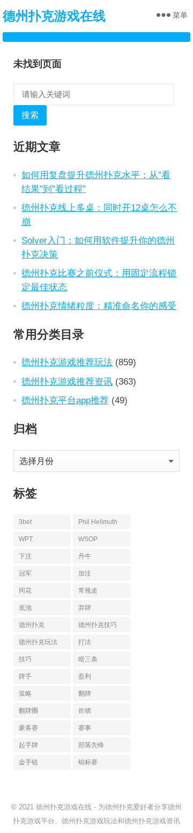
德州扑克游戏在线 (54, 16)
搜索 (30, 115)
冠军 (25, 573)
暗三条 (88, 659)
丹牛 (84, 556)
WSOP (88, 539)
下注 (25, 556)
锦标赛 (88, 762)
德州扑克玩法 (38, 642)
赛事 (84, 728)
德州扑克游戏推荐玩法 (67, 362)
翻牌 (84, 693)
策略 (25, 693)
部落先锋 (91, 745)
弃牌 (84, 607)
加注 (84, 573)
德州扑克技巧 (97, 625)
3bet (25, 522)
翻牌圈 (28, 710)
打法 (84, 642)
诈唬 (84, 710)
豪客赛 (28, 728)
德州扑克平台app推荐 (65, 400)
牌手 (25, 676)
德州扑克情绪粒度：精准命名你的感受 (98, 306)
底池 (25, 607)
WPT (26, 539)
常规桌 (88, 590)
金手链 (28, 762)
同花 (25, 590)
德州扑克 (31, 625)
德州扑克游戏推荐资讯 (67, 381)
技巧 (25, 659)
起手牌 (28, 745)
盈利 (84, 676)
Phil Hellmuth (97, 522)
